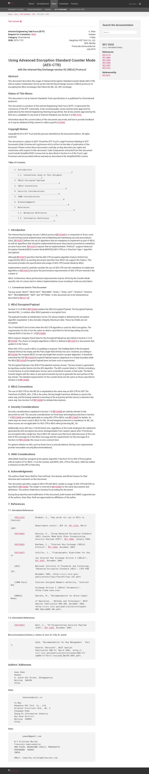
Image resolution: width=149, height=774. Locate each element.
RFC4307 (19, 240)
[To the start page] (13, 770)
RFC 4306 (52, 547)
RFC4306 (61, 235)
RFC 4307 (40, 561)
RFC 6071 (106, 75)
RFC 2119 (73, 526)
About (31, 4)
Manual (48, 9)
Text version (13, 21)
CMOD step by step (77, 9)
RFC (33, 14)
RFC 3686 (69, 539)
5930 (33, 34)
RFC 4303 (49, 628)
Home (10, 14)
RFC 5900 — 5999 (43, 14)
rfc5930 (61, 122)
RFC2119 (24, 298)
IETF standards (61, 9)
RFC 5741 (77, 115)
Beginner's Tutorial (16, 9)
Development (43, 4)
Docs (54, 4)
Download (63, 4)
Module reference (34, 9)
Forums (74, 4)
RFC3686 (41, 333)
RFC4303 (30, 357)
